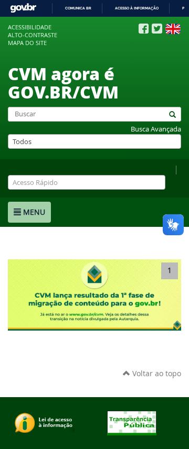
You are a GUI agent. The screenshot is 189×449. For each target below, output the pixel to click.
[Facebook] (143, 29)
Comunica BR (78, 8)
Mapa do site (27, 43)
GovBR (23, 8)
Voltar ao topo (155, 373)
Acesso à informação (137, 8)
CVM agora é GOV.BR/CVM (63, 82)
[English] (173, 29)
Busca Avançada (156, 129)
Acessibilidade (29, 27)
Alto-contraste (32, 35)
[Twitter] (157, 29)
